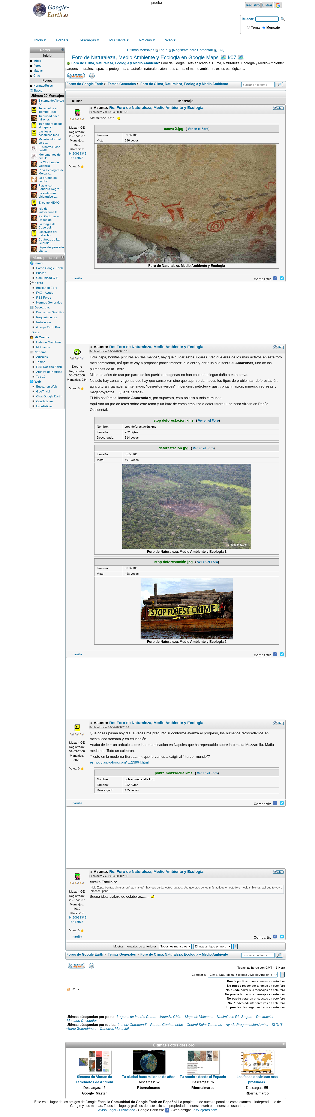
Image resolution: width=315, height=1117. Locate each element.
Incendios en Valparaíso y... (48, 194)
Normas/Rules (43, 85)
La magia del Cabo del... (47, 225)
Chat (36, 75)
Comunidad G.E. (47, 278)
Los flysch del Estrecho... (48, 233)
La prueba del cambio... (48, 179)
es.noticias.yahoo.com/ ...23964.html (119, 762)
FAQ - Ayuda (44, 292)
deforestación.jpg (173, 448)
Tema (255, 27)
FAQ (221, 50)
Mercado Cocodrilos (82, 1020)
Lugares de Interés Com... (136, 1017)
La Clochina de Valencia (49, 164)
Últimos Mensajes (140, 50)
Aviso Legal (107, 1110)
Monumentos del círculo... (50, 156)
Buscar (248, 19)
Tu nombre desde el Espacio (51, 125)
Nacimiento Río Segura (234, 1017)
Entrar (267, 5)
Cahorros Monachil (114, 1028)
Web (168, 40)
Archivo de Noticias (49, 371)
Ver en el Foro (197, 129)
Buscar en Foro (46, 287)
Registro (253, 5)
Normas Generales (49, 302)
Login (163, 50)
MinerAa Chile (170, 1017)
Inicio (38, 40)
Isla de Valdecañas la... (49, 210)
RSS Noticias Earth (49, 366)
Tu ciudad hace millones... (49, 117)
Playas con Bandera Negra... (50, 187)
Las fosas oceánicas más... (50, 133)
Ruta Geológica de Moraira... (51, 171)
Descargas (87, 40)
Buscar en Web (46, 386)
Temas (40, 362)
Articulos (42, 357)
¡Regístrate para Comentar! (192, 50)
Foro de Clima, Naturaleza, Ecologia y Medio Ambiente (115, 63)
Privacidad (127, 1110)
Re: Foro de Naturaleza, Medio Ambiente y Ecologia (156, 107)
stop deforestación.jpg (173, 562)
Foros (60, 40)
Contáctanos (44, 401)
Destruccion (265, 1017)
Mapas (38, 70)
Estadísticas (44, 406)
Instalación (43, 322)
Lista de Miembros (48, 342)
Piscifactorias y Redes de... (49, 218)
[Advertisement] (175, 313)
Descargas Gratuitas (50, 312)
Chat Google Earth (49, 396)
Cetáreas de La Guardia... (49, 241)
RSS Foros (43, 297)
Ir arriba (77, 278)
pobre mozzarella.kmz (173, 773)
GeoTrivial (43, 391)
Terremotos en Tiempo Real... (48, 110)
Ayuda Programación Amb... (247, 1025)
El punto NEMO (49, 202)
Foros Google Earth (49, 268)
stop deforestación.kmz (173, 420)
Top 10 (40, 376)
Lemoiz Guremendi (132, 1025)
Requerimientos (47, 317)
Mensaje (273, 27)
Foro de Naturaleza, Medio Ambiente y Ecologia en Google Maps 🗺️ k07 (154, 57)
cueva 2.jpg (173, 129)
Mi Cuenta (117, 40)
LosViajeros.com (204, 1110)
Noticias (145, 40)
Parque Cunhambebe (166, 1025)
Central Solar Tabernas (204, 1025)
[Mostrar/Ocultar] (62, 49)
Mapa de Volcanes (199, 1017)
